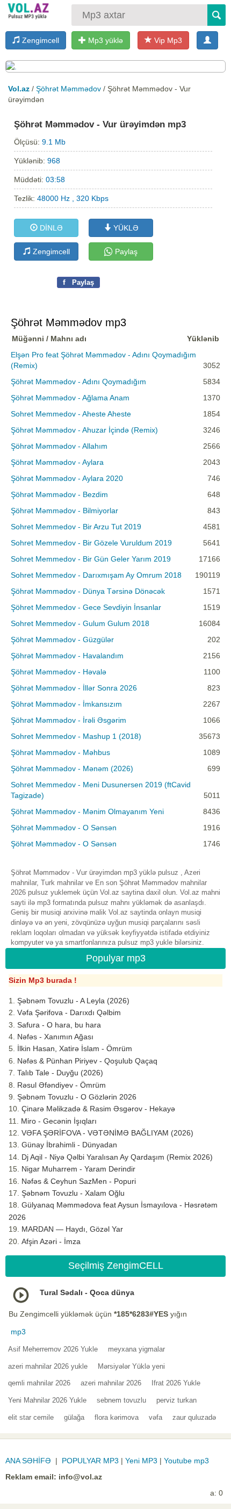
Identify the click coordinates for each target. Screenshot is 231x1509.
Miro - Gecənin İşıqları (59, 1121)
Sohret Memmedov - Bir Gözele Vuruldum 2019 (91, 542)
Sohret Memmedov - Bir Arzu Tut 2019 (76, 526)
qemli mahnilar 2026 (39, 1383)
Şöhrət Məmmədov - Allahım (59, 446)
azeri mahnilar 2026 (111, 1383)
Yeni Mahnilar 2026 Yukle (47, 1400)
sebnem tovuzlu (121, 1400)
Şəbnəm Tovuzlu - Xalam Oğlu (73, 1193)
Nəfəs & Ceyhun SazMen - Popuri (78, 1181)
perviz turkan (176, 1400)
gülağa (74, 1417)
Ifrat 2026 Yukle (175, 1383)
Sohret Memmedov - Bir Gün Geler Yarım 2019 (91, 559)
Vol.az (19, 88)
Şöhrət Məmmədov (68, 88)
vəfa (155, 1417)
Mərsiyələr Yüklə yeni (131, 1366)
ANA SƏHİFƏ (28, 1460)
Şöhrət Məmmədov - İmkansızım (66, 704)
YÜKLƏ (125, 228)
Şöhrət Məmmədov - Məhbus (60, 752)
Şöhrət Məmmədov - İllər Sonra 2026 (74, 688)
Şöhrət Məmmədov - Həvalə (58, 671)
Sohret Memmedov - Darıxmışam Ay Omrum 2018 (96, 575)
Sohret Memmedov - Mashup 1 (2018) (76, 736)
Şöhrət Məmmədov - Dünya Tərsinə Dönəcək (88, 591)
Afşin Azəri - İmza (51, 1241)
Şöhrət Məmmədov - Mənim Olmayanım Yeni (87, 811)
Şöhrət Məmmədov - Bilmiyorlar (64, 510)
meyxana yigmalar (136, 1349)
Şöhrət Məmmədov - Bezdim (59, 494)
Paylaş (125, 251)
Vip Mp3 (167, 40)
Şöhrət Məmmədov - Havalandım (67, 655)
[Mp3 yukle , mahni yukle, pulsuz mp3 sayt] (27, 10)
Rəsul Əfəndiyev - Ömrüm (61, 1085)
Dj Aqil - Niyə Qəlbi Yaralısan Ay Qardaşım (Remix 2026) (117, 1157)
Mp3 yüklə (104, 40)
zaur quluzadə (194, 1417)
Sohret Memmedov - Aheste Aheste (71, 413)
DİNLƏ (50, 228)
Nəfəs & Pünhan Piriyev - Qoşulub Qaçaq (87, 1061)
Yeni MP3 (141, 1460)
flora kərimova (117, 1417)
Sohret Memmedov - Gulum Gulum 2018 (80, 623)
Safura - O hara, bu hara (59, 1025)
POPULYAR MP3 (90, 1460)
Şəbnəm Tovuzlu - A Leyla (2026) (73, 1000)
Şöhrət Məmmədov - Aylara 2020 (67, 478)
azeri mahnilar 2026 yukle (48, 1366)
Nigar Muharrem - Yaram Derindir (78, 1169)
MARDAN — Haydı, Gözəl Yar (72, 1229)
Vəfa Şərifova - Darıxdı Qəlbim (69, 1012)
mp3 (18, 1331)
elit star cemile (31, 1417)
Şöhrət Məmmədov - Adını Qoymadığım (78, 381)
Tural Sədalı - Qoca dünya (87, 1292)
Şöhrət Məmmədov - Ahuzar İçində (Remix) (84, 430)
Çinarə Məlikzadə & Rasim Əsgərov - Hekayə (98, 1108)
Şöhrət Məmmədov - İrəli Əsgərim (68, 720)
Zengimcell (39, 40)
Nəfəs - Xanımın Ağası (55, 1036)
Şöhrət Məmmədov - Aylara (57, 462)
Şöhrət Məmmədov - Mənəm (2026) (72, 768)
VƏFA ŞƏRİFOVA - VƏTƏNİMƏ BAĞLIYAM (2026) (107, 1133)
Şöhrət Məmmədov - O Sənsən (64, 827)
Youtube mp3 (186, 1460)
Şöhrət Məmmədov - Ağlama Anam (70, 397)
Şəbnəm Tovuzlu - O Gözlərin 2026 (76, 1097)
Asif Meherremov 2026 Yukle (53, 1349)
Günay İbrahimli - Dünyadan (69, 1144)
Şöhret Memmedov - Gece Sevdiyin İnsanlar (86, 607)
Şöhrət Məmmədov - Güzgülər (62, 639)
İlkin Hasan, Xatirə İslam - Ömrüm (74, 1048)
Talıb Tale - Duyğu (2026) (60, 1072)
